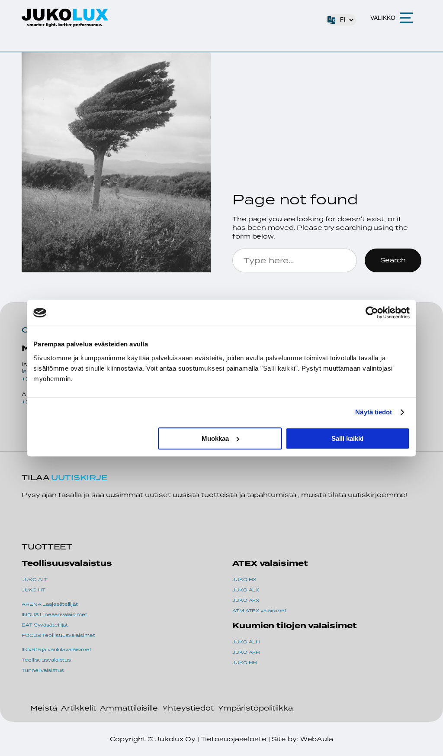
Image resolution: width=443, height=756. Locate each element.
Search (393, 260)
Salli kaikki (347, 438)
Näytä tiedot (373, 412)
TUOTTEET (47, 546)
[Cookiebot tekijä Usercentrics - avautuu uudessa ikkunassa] (372, 312)
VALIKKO (382, 17)
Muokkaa (215, 438)
